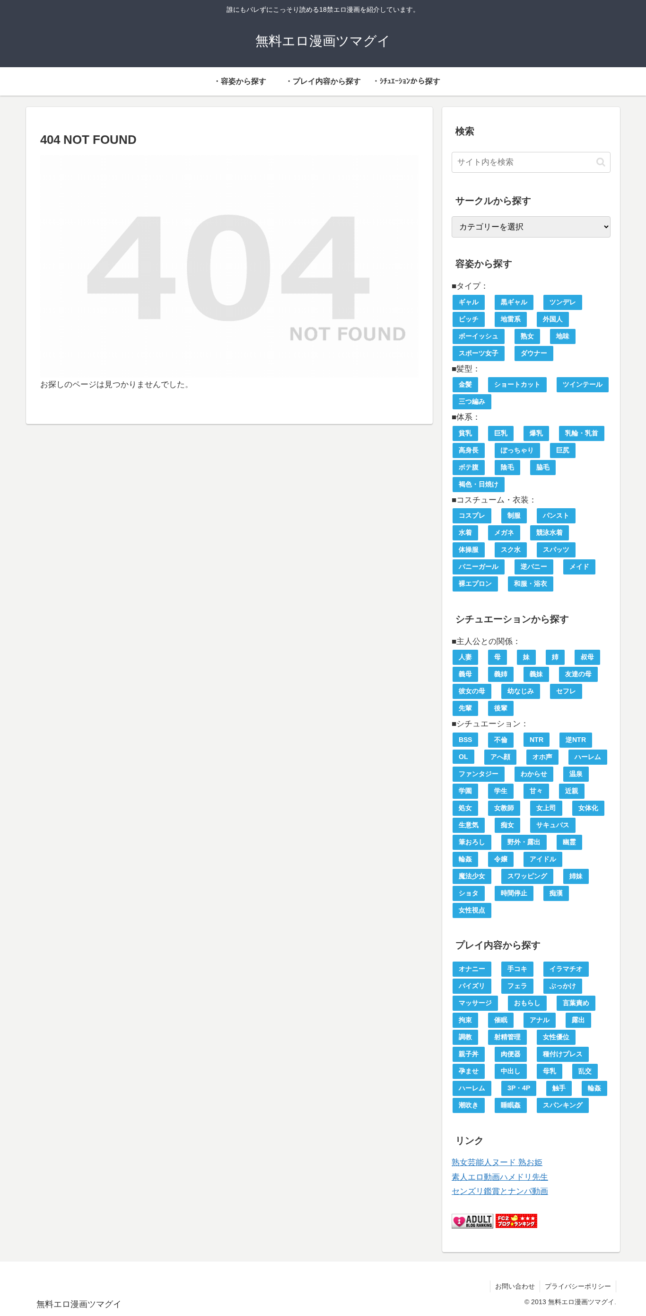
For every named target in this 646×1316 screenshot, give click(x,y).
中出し (511, 1071)
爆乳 (536, 433)
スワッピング (527, 876)
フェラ (517, 985)
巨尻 (562, 450)
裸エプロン (475, 583)
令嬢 (500, 859)
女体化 (588, 808)
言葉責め (576, 1003)
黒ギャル (514, 302)
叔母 (587, 657)
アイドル (543, 859)
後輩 (500, 708)
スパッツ (556, 549)
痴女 (507, 825)
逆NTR (576, 739)
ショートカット (517, 384)
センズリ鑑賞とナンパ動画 (500, 1191)
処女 (465, 808)
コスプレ (472, 515)
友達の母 (578, 674)
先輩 (465, 708)
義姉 (500, 674)
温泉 (576, 773)
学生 (500, 791)
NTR (536, 739)
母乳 (549, 1071)
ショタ (469, 893)
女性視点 (472, 910)
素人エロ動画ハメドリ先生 (500, 1177)
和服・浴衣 (530, 583)
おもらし (527, 1003)
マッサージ (475, 1003)
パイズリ (472, 985)
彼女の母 (472, 691)
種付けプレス (563, 1054)
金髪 (465, 384)
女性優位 (556, 1037)
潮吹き (469, 1105)
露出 (578, 1020)
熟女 (527, 336)
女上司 (546, 808)
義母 (465, 674)
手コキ (517, 968)
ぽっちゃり (517, 450)
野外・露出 (524, 842)
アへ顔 (500, 756)
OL (463, 756)
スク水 (511, 549)
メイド (579, 566)
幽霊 (569, 842)
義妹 (536, 674)
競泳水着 (549, 532)
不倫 (500, 739)
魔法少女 (472, 876)
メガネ (504, 532)
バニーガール (478, 566)
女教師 (504, 808)
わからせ (534, 773)
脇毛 (543, 467)
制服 (514, 515)
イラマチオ (566, 968)
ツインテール (582, 384)
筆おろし (472, 842)
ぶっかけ (563, 985)
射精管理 (507, 1037)
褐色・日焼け (478, 484)
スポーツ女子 (478, 353)
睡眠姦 (511, 1105)
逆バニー (534, 566)
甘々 (536, 791)
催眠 (500, 1020)
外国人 (553, 319)
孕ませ (469, 1071)
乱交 (585, 1071)
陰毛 (507, 467)
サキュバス (552, 825)
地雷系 (511, 319)
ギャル (469, 302)
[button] (601, 162)
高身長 (469, 450)
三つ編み (472, 401)
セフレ (566, 691)
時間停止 (514, 893)
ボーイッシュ (478, 336)
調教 (465, 1037)
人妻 (465, 657)
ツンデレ (563, 302)
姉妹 (576, 876)
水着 (465, 532)
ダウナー (534, 353)
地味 (562, 336)
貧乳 (465, 433)
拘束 (465, 1020)
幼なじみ (520, 691)
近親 (571, 791)
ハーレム (588, 756)
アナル (540, 1020)
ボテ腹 (469, 467)
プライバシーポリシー (578, 1286)
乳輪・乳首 (581, 433)
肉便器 (511, 1054)
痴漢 (556, 893)
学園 (465, 791)
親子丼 (469, 1054)
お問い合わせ (515, 1286)
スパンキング (563, 1105)
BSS (465, 739)
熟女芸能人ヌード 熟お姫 (497, 1162)
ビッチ (469, 319)
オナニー (472, 968)
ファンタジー (478, 773)
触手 (559, 1088)
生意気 (469, 825)
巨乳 (500, 433)
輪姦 (465, 859)
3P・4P (518, 1088)
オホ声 (542, 756)
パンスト (556, 515)
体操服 (469, 549)
